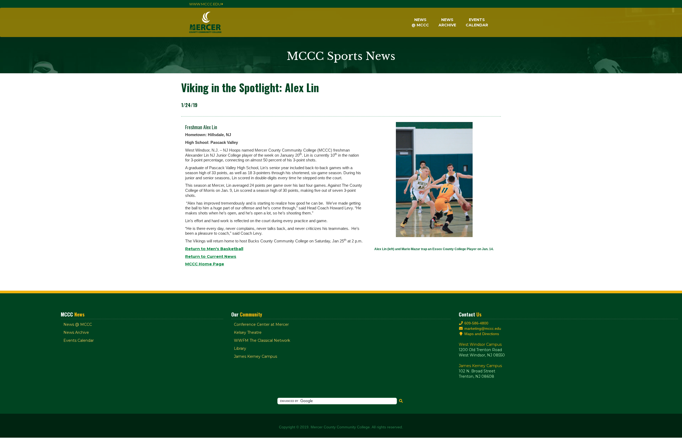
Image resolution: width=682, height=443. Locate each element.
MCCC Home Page (204, 263)
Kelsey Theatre (248, 332)
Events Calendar (78, 340)
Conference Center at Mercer (261, 324)
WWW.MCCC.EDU (205, 4)
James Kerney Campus (255, 356)
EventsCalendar (477, 22)
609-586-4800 (475, 323)
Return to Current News (210, 256)
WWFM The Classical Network (262, 340)
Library (240, 348)
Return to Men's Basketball (214, 248)
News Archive (76, 332)
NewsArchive (447, 22)
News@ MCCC (420, 22)
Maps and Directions (481, 334)
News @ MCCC (77, 324)
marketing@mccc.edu (482, 328)
